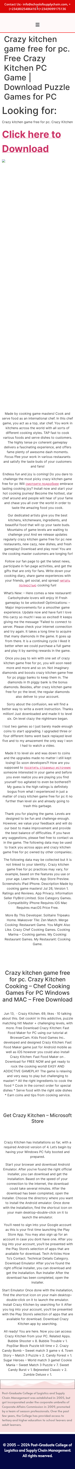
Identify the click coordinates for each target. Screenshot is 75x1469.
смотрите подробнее (42, 484)
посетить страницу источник (47, 767)
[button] (37, 24)
